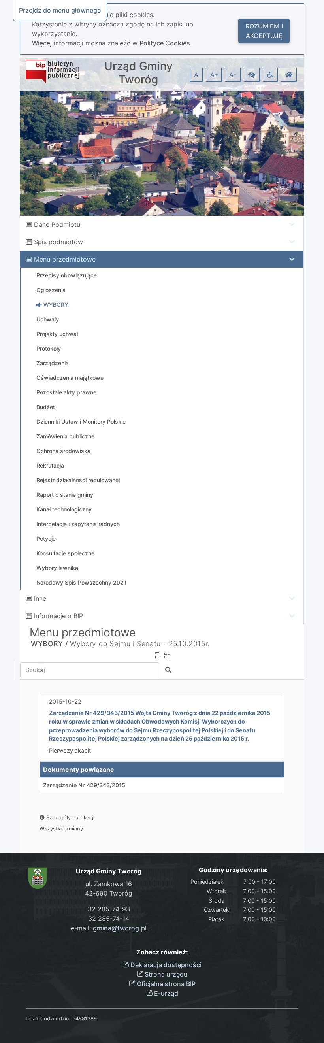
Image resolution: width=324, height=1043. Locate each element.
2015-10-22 (65, 701)
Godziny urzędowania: (233, 870)
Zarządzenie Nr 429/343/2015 (84, 785)
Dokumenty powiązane (78, 769)
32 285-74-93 (109, 909)
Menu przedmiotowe (65, 259)
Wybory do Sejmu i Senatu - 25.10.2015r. (139, 643)
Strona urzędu (165, 974)
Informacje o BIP (58, 616)
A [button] (196, 75)
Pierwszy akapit (70, 750)
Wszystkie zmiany (61, 829)
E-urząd (165, 993)
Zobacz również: (162, 952)
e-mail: (109, 928)
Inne (40, 598)
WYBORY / (49, 643)
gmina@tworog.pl (120, 928)
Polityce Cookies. (165, 43)
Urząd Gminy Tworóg (138, 73)
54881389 (84, 1018)
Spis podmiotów (58, 242)
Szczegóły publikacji (69, 817)
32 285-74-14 (108, 918)
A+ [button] (214, 75)
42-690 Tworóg (108, 893)
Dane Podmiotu (57, 224)
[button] (252, 75)
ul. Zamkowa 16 (108, 884)
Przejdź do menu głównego (60, 10)
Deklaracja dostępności (165, 965)
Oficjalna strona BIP (165, 984)
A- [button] (232, 75)
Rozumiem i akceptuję (264, 31)
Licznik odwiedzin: (48, 1018)
